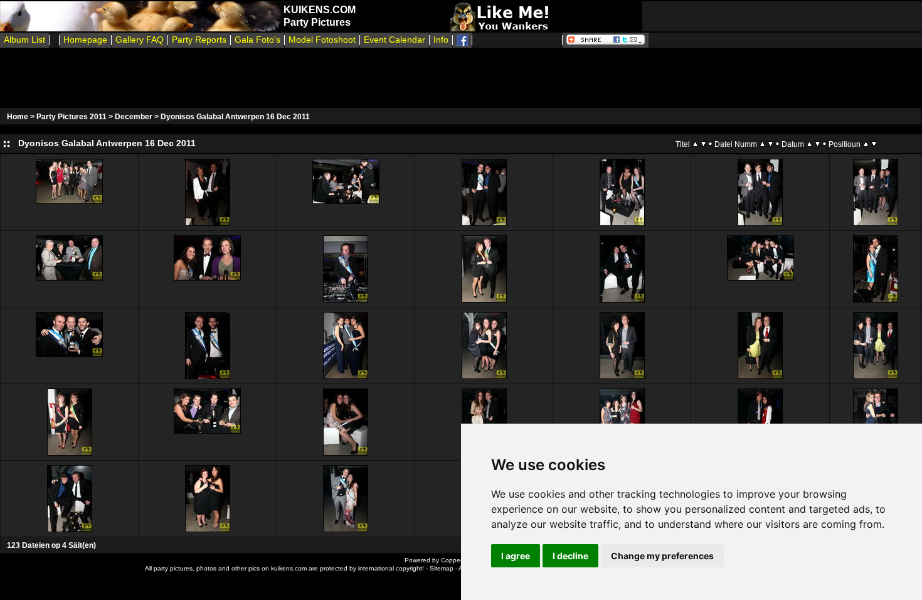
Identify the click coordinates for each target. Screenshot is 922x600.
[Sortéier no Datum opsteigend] (809, 144)
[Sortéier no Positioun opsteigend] (866, 144)
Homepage (85, 40)
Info (440, 40)
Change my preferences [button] (662, 555)
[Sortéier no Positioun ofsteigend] (874, 144)
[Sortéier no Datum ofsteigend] (817, 144)
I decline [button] (570, 555)
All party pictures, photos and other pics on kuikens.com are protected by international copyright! (284, 568)
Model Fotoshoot (322, 40)
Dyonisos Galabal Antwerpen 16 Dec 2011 (235, 116)
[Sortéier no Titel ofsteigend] (703, 144)
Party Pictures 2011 (71, 116)
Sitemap (441, 568)
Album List (24, 40)
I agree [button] (515, 555)
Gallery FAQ (139, 40)
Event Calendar (394, 40)
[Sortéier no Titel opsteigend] (695, 144)
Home (17, 116)
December (133, 116)
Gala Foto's (257, 40)
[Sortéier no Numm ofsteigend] (770, 144)
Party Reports (199, 40)
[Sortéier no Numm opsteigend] (762, 144)
